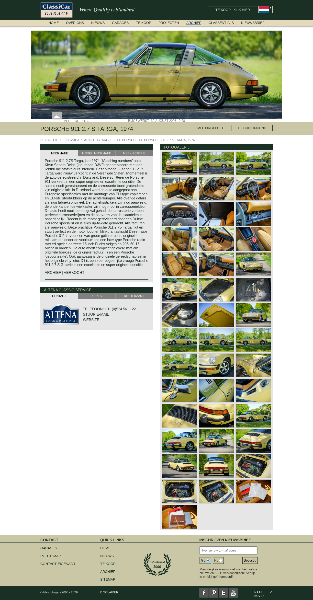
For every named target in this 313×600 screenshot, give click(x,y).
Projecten (168, 23)
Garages (120, 23)
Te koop (143, 23)
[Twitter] (223, 593)
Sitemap (107, 579)
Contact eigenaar (57, 564)
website (91, 320)
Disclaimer (109, 592)
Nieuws (98, 23)
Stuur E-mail (96, 314)
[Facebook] (204, 593)
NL (216, 560)
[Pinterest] (213, 593)
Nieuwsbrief (253, 23)
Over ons (75, 23)
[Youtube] (233, 593)
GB (203, 560)
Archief (193, 23)
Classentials (221, 23)
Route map (50, 556)
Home (53, 23)
